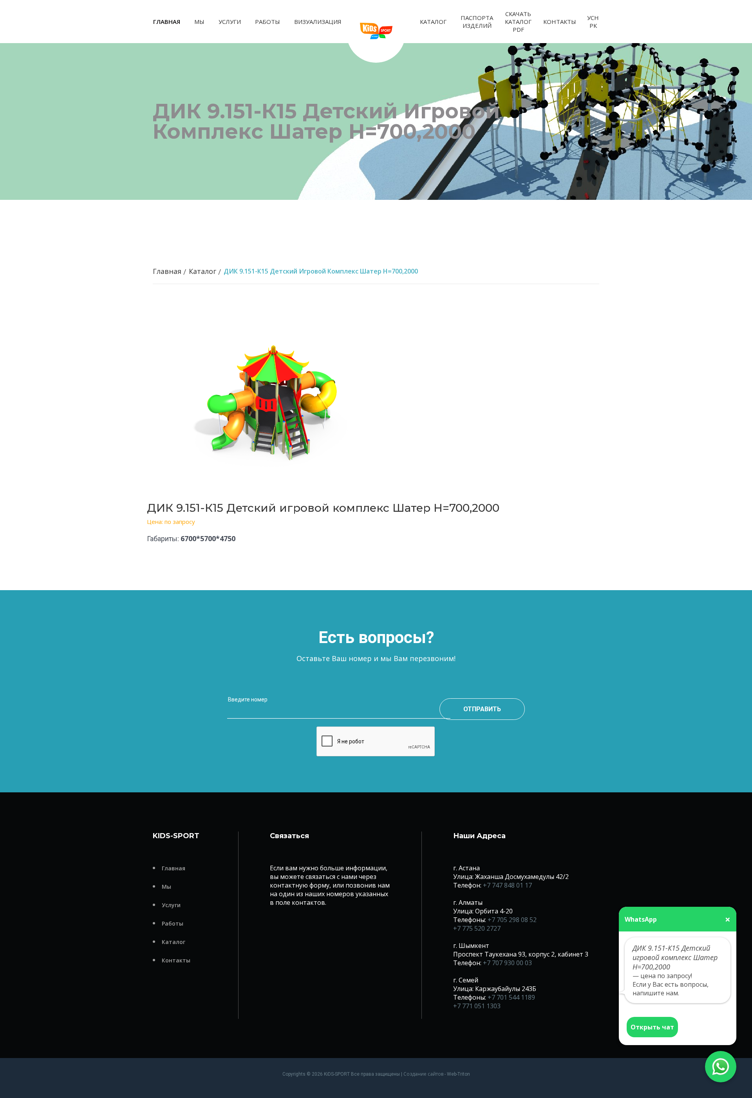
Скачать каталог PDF (518, 21)
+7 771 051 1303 (477, 1006)
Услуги (230, 21)
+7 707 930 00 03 (507, 962)
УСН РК (593, 21)
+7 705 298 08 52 (512, 919)
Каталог (433, 21)
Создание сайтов (423, 1074)
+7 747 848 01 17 (507, 885)
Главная (166, 21)
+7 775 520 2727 (477, 928)
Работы (267, 21)
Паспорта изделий (477, 21)
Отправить (482, 709)
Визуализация (318, 21)
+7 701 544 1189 (511, 997)
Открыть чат (652, 1027)
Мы (199, 21)
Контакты (559, 21)
